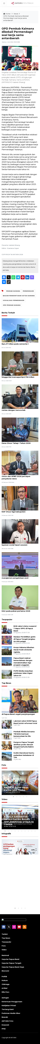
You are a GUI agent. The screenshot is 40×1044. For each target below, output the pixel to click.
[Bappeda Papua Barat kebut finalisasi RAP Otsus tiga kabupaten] (20, 498)
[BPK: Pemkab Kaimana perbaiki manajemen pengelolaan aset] (20, 564)
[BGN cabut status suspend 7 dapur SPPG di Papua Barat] (7, 629)
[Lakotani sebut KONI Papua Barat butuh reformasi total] (7, 724)
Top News (6, 683)
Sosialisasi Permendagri (13, 300)
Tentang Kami (8, 1009)
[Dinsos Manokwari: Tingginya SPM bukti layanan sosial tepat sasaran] (20, 531)
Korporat (5, 1025)
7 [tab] (25, 831)
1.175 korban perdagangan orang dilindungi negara (18, 900)
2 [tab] (17, 797)
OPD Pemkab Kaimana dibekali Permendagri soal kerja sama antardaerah (16, 18)
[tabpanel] (20, 783)
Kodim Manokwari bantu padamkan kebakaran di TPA (24, 755)
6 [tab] (22, 831)
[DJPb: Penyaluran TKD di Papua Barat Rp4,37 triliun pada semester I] (20, 330)
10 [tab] (35, 831)
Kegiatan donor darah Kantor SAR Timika (16, 788)
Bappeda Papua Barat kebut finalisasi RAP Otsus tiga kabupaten (18, 510)
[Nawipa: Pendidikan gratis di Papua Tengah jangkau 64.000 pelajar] (7, 640)
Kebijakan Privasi (9, 1006)
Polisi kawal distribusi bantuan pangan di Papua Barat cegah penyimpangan (19, 713)
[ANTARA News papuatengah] (22, 3)
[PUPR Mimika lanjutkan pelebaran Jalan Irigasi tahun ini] (7, 674)
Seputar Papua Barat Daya (13, 967)
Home (8, 14)
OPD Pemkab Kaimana (12, 305)
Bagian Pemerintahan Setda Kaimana (19, 295)
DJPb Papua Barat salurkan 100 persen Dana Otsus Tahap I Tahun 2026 (19, 442)
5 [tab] (27, 797)
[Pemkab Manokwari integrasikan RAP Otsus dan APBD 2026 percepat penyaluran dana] (20, 463)
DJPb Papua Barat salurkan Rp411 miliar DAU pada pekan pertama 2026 (19, 610)
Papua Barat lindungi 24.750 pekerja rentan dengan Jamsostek (18, 409)
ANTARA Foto (7, 1021)
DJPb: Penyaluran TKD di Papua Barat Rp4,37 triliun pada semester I (18, 343)
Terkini (5, 934)
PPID (4, 1029)
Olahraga (5, 984)
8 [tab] (28, 831)
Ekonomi (5, 971)
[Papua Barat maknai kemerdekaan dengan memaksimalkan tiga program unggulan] (7, 661)
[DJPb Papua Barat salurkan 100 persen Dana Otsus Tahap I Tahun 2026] (20, 430)
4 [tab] (23, 797)
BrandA (5, 1017)
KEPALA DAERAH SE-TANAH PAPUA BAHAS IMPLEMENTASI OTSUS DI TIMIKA (19, 820)
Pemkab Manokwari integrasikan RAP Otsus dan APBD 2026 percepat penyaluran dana (18, 476)
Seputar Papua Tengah (11, 963)
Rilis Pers (5, 992)
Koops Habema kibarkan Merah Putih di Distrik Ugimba (24, 649)
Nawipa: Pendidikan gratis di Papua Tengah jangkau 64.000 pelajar (24, 639)
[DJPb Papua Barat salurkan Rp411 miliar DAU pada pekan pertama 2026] (20, 597)
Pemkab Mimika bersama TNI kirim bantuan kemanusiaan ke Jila (24, 734)
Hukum (5, 980)
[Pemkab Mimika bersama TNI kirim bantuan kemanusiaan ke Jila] (7, 735)
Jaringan (5, 998)
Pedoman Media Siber (11, 1013)
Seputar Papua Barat (10, 959)
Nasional (5, 955)
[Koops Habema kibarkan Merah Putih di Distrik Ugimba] (7, 651)
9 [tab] (32, 831)
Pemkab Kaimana (13, 291)
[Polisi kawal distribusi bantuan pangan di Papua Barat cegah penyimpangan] (20, 701)
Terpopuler (7, 620)
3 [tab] (20, 797)
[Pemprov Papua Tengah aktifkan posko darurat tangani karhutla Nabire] (7, 745)
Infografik (6, 834)
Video (4, 799)
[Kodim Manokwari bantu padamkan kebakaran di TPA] (7, 756)
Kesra (16, 14)
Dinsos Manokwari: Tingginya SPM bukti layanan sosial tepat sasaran (19, 544)
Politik (4, 977)
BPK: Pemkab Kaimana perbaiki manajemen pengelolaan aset (16, 577)
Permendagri (28, 291)
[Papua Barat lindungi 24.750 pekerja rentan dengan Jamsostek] (20, 396)
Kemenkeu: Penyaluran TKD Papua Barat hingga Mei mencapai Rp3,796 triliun (20, 376)
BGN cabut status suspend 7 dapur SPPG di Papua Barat (25, 628)
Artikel (4, 988)
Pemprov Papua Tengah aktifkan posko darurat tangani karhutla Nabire (24, 744)
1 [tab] (13, 797)
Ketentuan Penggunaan (12, 1002)
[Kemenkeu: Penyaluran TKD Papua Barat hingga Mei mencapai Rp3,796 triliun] (20, 363)
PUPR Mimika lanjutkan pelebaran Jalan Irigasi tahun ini (23, 673)
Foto (4, 765)
